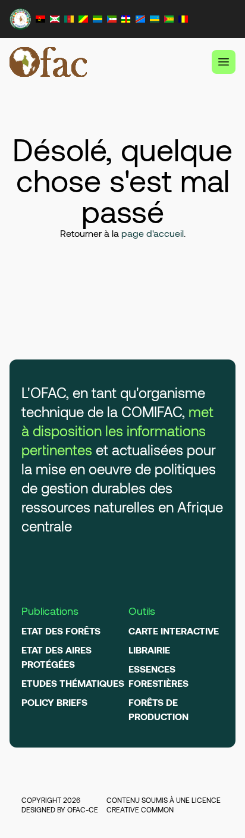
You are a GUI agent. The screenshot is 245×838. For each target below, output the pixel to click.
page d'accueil (152, 233)
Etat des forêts (60, 630)
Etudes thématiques (72, 683)
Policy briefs (54, 702)
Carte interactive (173, 630)
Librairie (149, 649)
